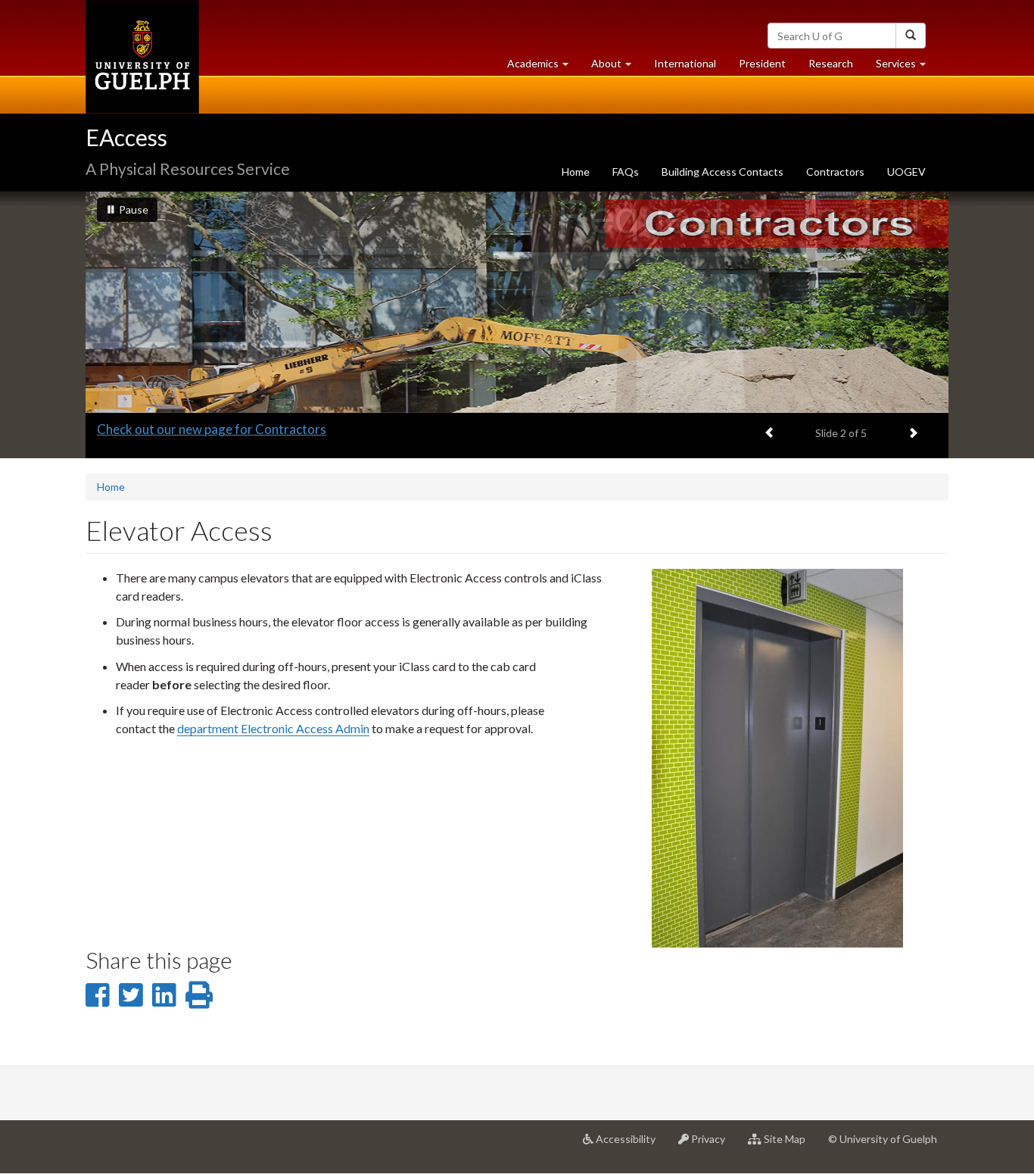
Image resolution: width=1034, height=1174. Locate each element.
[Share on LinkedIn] (164, 994)
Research (836, 67)
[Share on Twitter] (130, 994)
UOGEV (906, 171)
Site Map (789, 1145)
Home (576, 171)
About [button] (617, 67)
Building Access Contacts (722, 171)
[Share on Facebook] (97, 994)
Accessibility (630, 1145)
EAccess (126, 137)
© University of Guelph (882, 1138)
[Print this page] (199, 994)
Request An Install (148, 429)
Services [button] (906, 67)
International (685, 63)
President (762, 63)
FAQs (625, 171)
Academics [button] (543, 67)
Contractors (835, 171)
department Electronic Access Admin (273, 728)
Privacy (713, 1145)
